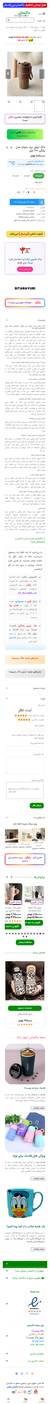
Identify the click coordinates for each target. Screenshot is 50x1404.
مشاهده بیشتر (25, 942)
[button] (8, 74)
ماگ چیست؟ (38, 1331)
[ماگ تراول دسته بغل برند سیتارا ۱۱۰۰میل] (7, 148)
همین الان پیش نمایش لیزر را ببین (25, 859)
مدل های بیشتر (25, 269)
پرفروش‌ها (39, 877)
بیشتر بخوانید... (38, 1108)
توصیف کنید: (39, 725)
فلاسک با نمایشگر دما (36, 1094)
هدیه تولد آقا (38, 1341)
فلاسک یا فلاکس (36, 1334)
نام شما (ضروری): (37, 743)
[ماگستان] (22, 14)
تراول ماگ (22, 672)
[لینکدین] (16, 1374)
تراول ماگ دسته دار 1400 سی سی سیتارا (32, 909)
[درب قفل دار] (11, 148)
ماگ (22, 658)
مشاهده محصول (38, 848)
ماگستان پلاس (12, 1387)
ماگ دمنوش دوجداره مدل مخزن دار (11, 909)
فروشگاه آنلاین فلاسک (34, 1241)
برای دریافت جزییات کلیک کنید (25, 824)
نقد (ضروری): (38, 754)
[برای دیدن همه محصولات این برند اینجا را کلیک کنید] (25, 288)
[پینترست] (27, 1374)
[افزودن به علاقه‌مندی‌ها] (23, 192)
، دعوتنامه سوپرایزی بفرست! (24, 303)
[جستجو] (8, 20)
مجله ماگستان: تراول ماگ (30, 1037)
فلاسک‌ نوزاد (40, 1162)
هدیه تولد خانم (37, 1344)
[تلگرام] (22, 1374)
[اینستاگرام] (32, 1374)
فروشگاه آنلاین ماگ (33, 1239)
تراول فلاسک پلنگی (25, 1014)
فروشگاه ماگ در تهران (14, 1239)
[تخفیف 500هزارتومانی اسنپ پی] (25, 5)
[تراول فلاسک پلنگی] (24, 980)
